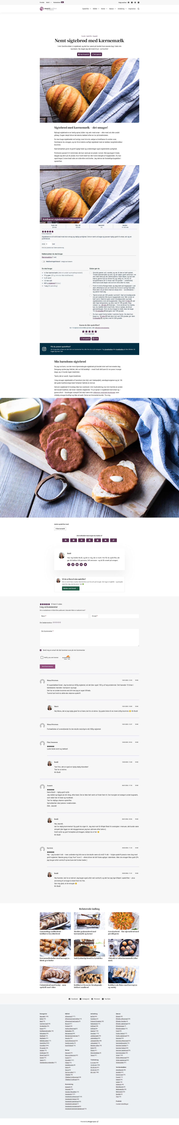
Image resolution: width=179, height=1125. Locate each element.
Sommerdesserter (122, 1043)
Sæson (111, 9)
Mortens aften (96, 1045)
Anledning (121, 9)
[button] (43, 231)
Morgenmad (70, 1033)
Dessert (69, 1053)
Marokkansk (120, 1087)
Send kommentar (47, 666)
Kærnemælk (60, 529)
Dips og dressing (71, 1055)
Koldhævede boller (47, 1031)
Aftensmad (70, 1016)
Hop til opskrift (84, 54)
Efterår (119, 1016)
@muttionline (109, 349)
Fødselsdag (95, 1023)
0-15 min (94, 1062)
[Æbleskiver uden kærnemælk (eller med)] (123, 948)
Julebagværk (96, 1036)
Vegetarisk (70, 1094)
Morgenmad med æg (72, 1036)
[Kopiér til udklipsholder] (113, 540)
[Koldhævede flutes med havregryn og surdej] (123, 974)
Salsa (68, 1067)
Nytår (93, 1048)
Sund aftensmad (71, 1041)
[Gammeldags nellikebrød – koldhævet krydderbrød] (55, 921)
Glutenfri (68, 1087)
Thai (118, 1096)
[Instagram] (132, 2)
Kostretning (69, 1084)
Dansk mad (121, 1074)
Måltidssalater (45, 1041)
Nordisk (119, 1094)
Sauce (68, 1070)
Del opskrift (97, 54)
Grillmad (94, 1026)
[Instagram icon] (77, 564)
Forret (68, 1058)
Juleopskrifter (96, 1041)
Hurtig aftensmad (71, 1028)
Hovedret (69, 1060)
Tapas (94, 1055)
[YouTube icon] (85, 564)
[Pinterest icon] (81, 564)
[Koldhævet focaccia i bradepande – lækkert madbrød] (89, 974)
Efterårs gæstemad (123, 1023)
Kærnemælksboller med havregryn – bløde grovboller (55, 959)
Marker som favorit (70, 588)
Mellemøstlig (121, 1089)
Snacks (68, 1038)
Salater (43, 1050)
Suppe (43, 1057)
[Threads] (97, 540)
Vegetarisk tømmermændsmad (76, 1109)
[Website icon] (72, 564)
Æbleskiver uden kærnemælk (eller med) (123, 959)
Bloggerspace (92, 1121)
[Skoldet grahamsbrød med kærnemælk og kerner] (89, 921)
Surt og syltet (70, 1072)
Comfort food (45, 1023)
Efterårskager (121, 1026)
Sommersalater (122, 1053)
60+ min (95, 1072)
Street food (44, 1055)
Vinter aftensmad (122, 1057)
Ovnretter (44, 1045)
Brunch (68, 1023)
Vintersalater (121, 1062)
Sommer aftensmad (123, 1041)
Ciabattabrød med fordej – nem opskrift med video (53, 986)
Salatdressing (70, 1065)
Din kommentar (47, 631)
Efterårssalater (122, 1028)
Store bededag (96, 1053)
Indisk (119, 1082)
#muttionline (119, 349)
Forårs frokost (121, 1033)
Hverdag (95, 1033)
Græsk (119, 1079)
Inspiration (132, 9)
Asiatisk (119, 1072)
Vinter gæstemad (122, 1060)
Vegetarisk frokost (72, 1099)
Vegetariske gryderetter (48, 1062)
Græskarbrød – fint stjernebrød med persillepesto (123, 932)
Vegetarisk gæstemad (73, 1101)
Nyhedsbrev (58, 2)
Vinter (119, 1055)
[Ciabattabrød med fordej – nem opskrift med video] (55, 974)
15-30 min (95, 1065)
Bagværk (95, 36)
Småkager (44, 1053)
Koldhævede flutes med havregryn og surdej (122, 986)
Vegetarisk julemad (72, 1104)
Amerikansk (121, 1070)
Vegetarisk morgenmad (73, 1106)
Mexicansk (120, 1091)
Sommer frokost (122, 1048)
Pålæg (68, 1062)
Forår (119, 1031)
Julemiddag (95, 1038)
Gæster (94, 1031)
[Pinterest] (135, 2)
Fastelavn (94, 1019)
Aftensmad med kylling (73, 1019)
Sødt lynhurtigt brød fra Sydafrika (88, 958)
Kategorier (43, 1014)
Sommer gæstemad (123, 1050)
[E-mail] (105, 540)
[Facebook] (128, 2)
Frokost (68, 1026)
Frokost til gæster (97, 1021)
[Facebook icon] (68, 564)
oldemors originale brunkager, (104, 392)
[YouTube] (138, 2)
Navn (43, 616)
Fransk (119, 1077)
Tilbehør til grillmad (72, 1079)
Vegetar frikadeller (72, 1092)
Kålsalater (44, 1033)
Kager (43, 1028)
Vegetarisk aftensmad (73, 1096)
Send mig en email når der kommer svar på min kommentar (63, 650)
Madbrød (44, 1036)
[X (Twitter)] (73, 540)
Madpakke (69, 1031)
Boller (43, 1019)
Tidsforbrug (95, 1060)
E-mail (95, 616)
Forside (42, 2)
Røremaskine (47, 257)
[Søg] (138, 9)
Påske (94, 1050)
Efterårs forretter (122, 1021)
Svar (136, 680)
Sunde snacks (70, 1043)
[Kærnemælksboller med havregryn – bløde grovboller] (55, 948)
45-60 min (95, 1070)
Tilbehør (69, 1074)
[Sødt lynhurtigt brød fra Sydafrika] (89, 948)
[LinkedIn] (89, 540)
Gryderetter (44, 1026)
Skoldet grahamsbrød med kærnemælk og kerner (85, 932)
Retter (103, 9)
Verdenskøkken (121, 1067)
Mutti (48, 2)
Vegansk (69, 1089)
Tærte (43, 1060)
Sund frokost (70, 1045)
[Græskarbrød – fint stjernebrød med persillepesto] (123, 921)
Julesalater (95, 1043)
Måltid (95, 9)
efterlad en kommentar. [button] (102, 328)
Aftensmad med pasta (72, 1021)
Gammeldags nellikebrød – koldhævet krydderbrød (51, 932)
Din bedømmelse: (46, 623)
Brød (42, 1021)
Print (96, 338)
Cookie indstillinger (122, 1104)
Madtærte (44, 1038)
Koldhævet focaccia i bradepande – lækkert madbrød (88, 986)
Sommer (120, 1038)
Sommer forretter (122, 1045)
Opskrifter (85, 9)
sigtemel (52, 283)
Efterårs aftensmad (123, 1019)
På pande (44, 1048)
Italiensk (120, 1084)
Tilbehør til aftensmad (73, 1077)
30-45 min (95, 1067)
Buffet (94, 1016)
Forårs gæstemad (122, 1036)
